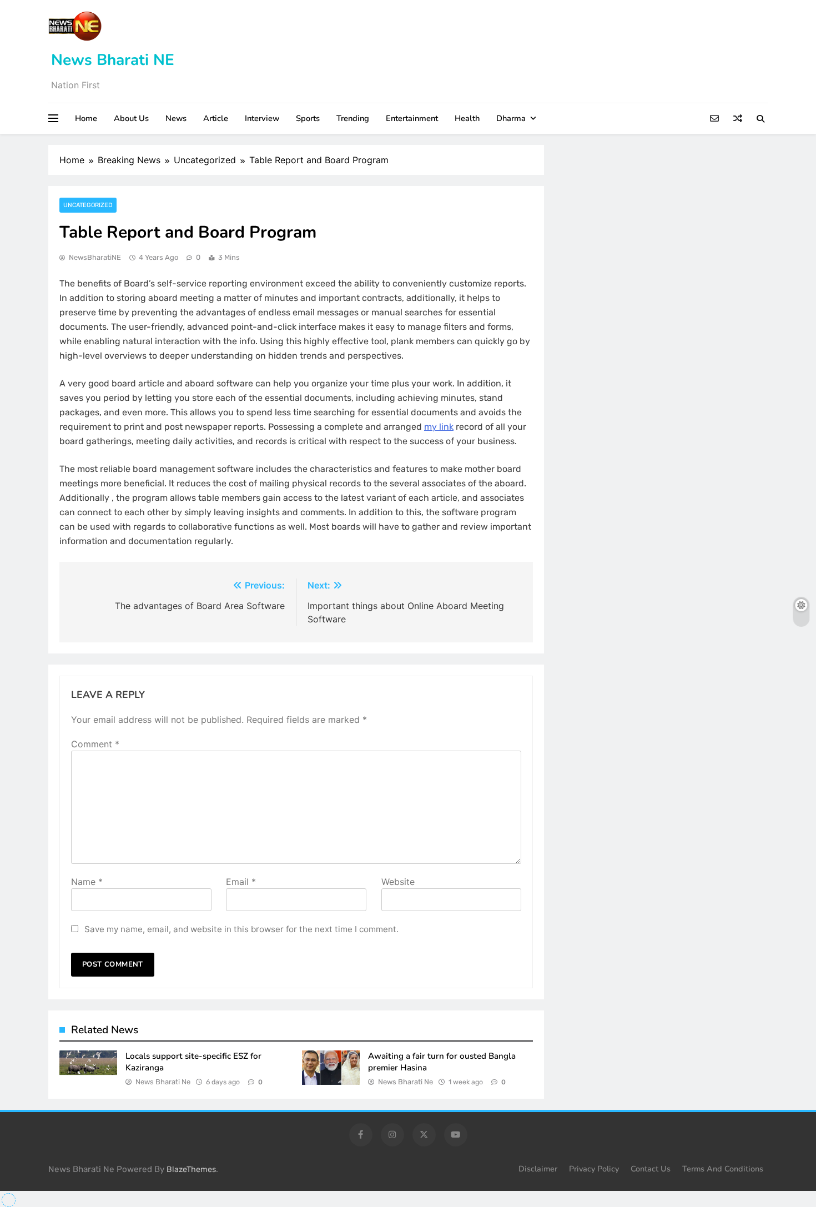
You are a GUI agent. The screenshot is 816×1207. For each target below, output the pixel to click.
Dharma (511, 118)
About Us (131, 118)
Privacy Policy (594, 1168)
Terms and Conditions (722, 1168)
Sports (308, 118)
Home (86, 118)
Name (87, 881)
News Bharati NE (112, 60)
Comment (95, 744)
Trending (352, 118)
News (176, 118)
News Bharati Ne (162, 1082)
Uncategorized (88, 205)
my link (439, 426)
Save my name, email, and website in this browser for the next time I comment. (241, 929)
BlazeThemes (191, 1169)
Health (467, 118)
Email (241, 881)
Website (398, 881)
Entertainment (412, 118)
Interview (262, 118)
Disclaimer (537, 1168)
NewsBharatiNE (95, 257)
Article (215, 118)
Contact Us (651, 1168)
